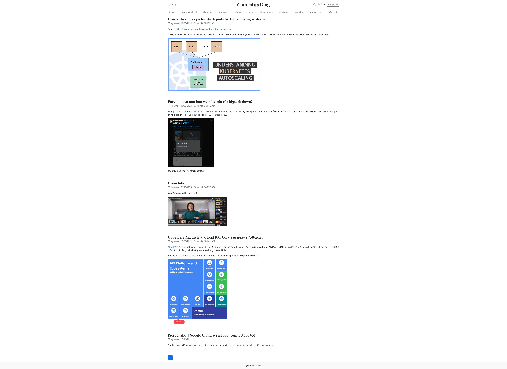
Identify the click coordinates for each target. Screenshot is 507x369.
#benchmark (266, 12)
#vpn (251, 12)
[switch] (320, 4)
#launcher (208, 12)
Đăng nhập (333, 4)
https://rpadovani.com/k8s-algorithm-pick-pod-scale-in (203, 29)
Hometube (176, 183)
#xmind (239, 12)
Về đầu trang (254, 365)
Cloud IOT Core (175, 247)
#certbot (299, 12)
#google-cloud (189, 12)
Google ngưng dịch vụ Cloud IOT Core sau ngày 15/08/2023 (215, 237)
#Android (333, 12)
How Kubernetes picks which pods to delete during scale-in (216, 19)
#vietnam (284, 12)
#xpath (172, 12)
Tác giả (173, 4)
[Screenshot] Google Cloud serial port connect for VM (211, 335)
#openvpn (224, 12)
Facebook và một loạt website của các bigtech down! (210, 101)
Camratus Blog (253, 4)
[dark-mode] (324, 4)
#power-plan (316, 12)
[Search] (314, 4)
